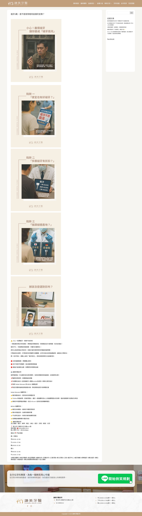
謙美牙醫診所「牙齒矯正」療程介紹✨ (116, 29)
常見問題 (131, 3)
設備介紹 (100, 3)
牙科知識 (117, 3)
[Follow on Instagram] (31, 506)
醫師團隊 (84, 3)
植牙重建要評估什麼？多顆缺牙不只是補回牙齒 (118, 21)
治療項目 (92, 3)
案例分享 (108, 3)
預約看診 (76, 3)
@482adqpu (25, 430)
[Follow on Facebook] (27, 506)
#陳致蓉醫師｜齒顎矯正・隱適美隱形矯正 (117, 27)
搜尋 (132, 12)
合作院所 (124, 3)
